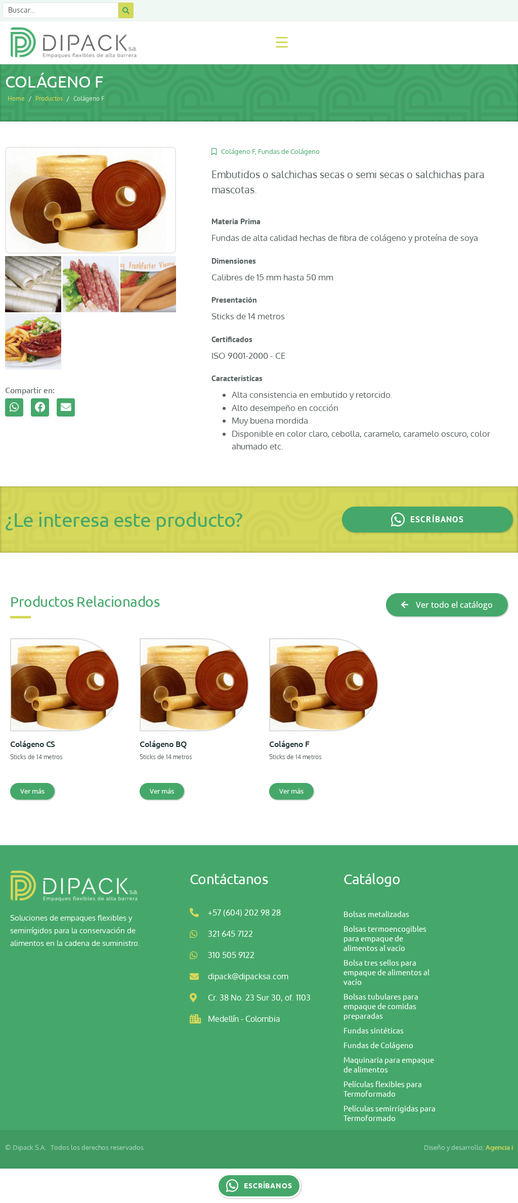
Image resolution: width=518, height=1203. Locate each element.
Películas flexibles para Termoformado (382, 1088)
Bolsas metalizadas (376, 914)
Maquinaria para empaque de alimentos (388, 1064)
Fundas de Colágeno (289, 151)
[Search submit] (126, 10)
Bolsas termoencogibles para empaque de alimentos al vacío (384, 938)
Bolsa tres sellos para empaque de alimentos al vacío (386, 972)
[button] (14, 407)
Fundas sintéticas (373, 1030)
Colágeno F (238, 151)
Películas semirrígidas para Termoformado (389, 1113)
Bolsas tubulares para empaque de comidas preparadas (380, 1005)
